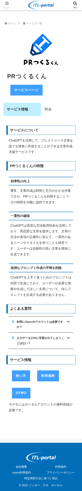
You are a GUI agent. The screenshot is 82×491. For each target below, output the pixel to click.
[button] (73, 472)
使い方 (21, 375)
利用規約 (48, 375)
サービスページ (26, 90)
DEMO (21, 393)
